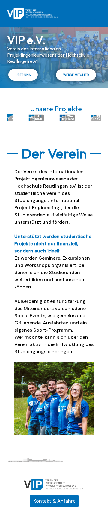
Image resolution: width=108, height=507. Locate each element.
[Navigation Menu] (93, 13)
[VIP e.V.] (32, 13)
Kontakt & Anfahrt (54, 501)
